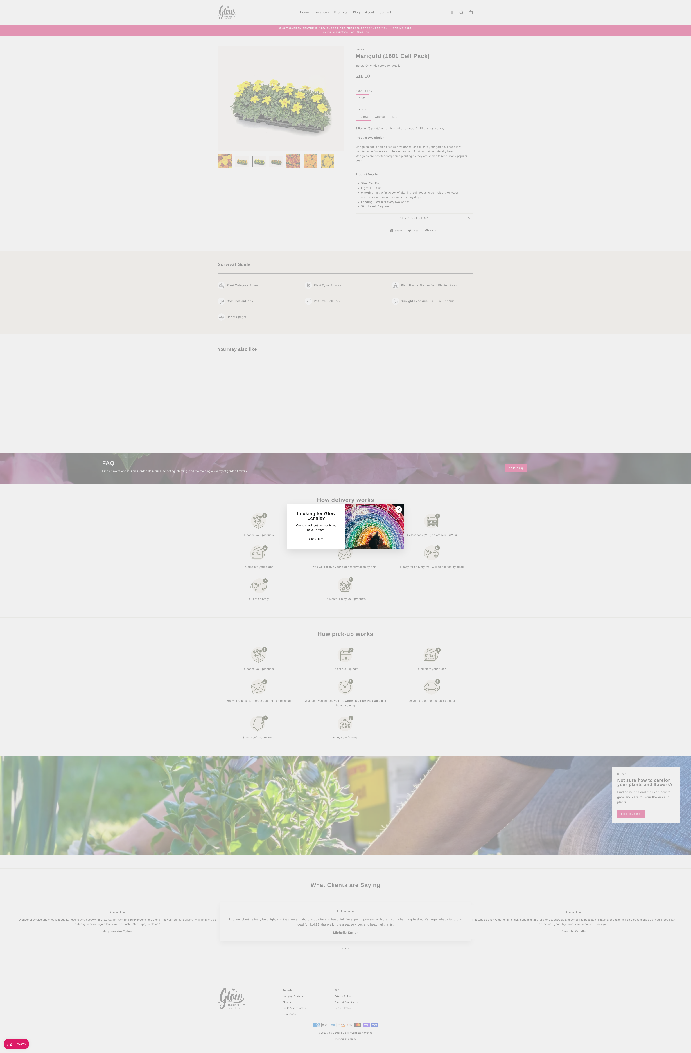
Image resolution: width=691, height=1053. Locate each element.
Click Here (316, 539)
